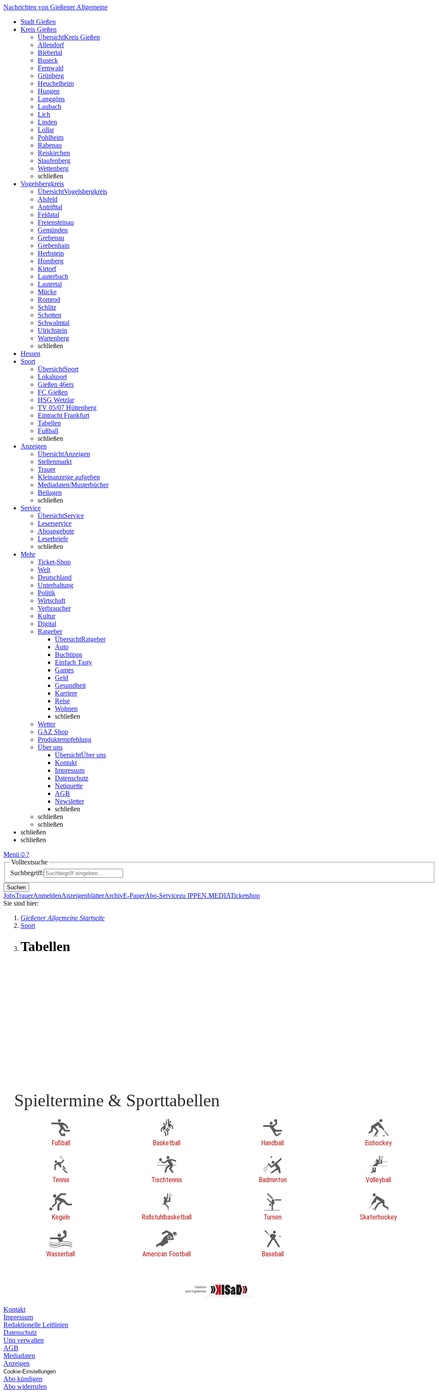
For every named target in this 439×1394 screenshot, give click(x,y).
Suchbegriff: (27, 872)
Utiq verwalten (23, 1340)
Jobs (9, 895)
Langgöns (51, 98)
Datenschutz (71, 778)
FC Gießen (53, 392)
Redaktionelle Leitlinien (35, 1324)
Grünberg (51, 75)
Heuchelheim (56, 83)
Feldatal (48, 214)
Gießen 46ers (56, 384)
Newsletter (69, 801)
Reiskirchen (54, 153)
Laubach (49, 106)
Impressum (69, 770)
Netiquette (69, 785)
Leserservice (55, 523)
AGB (62, 793)
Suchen (16, 887)
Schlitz (47, 307)
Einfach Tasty (73, 662)
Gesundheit (70, 685)
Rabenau (50, 145)
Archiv (113, 895)
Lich (44, 114)
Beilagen (50, 492)
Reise (62, 701)
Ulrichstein (52, 330)
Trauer (46, 469)
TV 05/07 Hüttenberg (67, 407)
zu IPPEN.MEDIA (204, 895)
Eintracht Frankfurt (63, 415)
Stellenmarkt (55, 461)
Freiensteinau (56, 222)
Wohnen (66, 708)
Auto (62, 646)
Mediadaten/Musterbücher (73, 484)
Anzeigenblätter (82, 895)
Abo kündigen (22, 1378)
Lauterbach (53, 276)
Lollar (46, 129)
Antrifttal (50, 207)
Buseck (48, 60)
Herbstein (51, 253)
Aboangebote (56, 531)
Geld (61, 677)
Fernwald (50, 68)
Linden (47, 122)
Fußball (48, 430)
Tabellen (49, 423)
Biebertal (50, 52)
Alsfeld (47, 199)
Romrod (49, 299)
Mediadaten (19, 1355)
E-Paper (134, 895)
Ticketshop (245, 895)
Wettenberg (53, 168)
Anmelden (47, 895)
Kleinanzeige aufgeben (69, 477)
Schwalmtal (53, 322)
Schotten (49, 315)
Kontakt (66, 762)
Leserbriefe (53, 538)
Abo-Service (162, 895)
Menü (11, 854)
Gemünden (53, 230)
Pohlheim (50, 137)
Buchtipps (68, 654)
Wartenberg (53, 338)
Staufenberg (54, 160)
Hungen (49, 91)
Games (64, 670)
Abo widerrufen (25, 1386)
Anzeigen (16, 1363)
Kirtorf (47, 268)
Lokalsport (52, 376)
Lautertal (50, 284)
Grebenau (51, 237)
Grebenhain (53, 245)
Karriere (66, 693)
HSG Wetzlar (56, 399)
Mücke (47, 291)
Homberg (50, 261)
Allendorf (51, 44)
